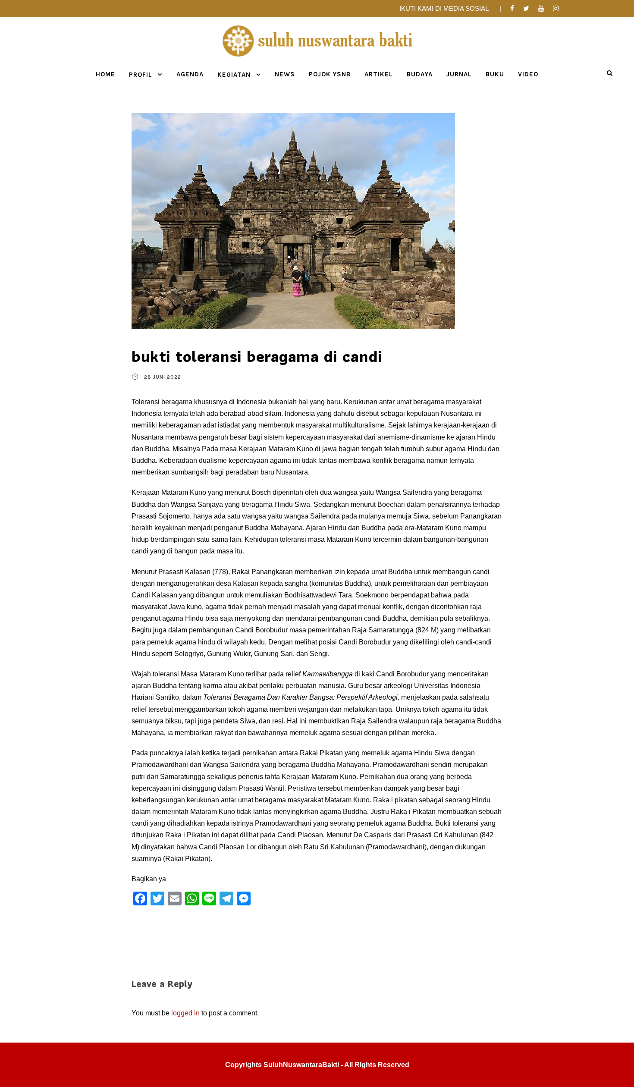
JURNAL (459, 74)
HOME (105, 74)
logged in (185, 1013)
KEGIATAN (234, 75)
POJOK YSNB (330, 74)
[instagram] (556, 8)
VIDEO (528, 74)
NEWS (285, 74)
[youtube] (541, 8)
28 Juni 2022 (162, 377)
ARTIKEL (378, 74)
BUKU (495, 74)
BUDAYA (420, 74)
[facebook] (512, 8)
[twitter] (526, 8)
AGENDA (190, 74)
